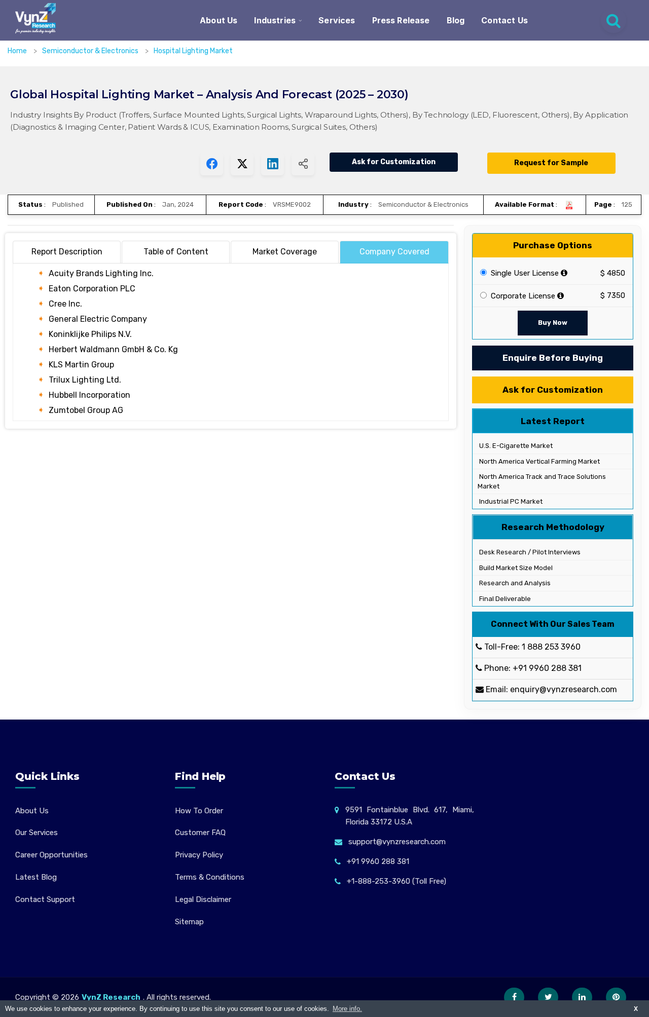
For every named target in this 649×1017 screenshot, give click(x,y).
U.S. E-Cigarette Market (515, 445)
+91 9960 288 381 (547, 668)
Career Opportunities (51, 854)
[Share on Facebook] (211, 164)
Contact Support (45, 899)
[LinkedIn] (582, 997)
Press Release (401, 20)
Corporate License (522, 295)
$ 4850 (612, 273)
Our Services (36, 832)
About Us (218, 20)
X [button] (636, 1008)
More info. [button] (347, 1008)
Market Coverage (285, 251)
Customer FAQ (200, 832)
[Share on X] (242, 164)
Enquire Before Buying (552, 358)
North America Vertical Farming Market (539, 461)
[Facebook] (514, 997)
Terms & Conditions (209, 877)
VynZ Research (111, 997)
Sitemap (189, 921)
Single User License (524, 273)
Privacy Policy (199, 854)
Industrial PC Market (510, 501)
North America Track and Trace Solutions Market (542, 481)
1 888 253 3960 (551, 647)
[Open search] (613, 20)
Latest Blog (36, 877)
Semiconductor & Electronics (91, 51)
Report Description (66, 251)
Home (17, 51)
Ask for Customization (394, 162)
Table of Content (175, 251)
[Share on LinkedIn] (272, 164)
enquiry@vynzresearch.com (563, 689)
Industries (275, 20)
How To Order (199, 810)
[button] (621, 989)
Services (336, 20)
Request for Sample (551, 163)
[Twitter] (548, 997)
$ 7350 (612, 295)
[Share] (303, 164)
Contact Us (504, 20)
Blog (456, 20)
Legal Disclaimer (203, 899)
